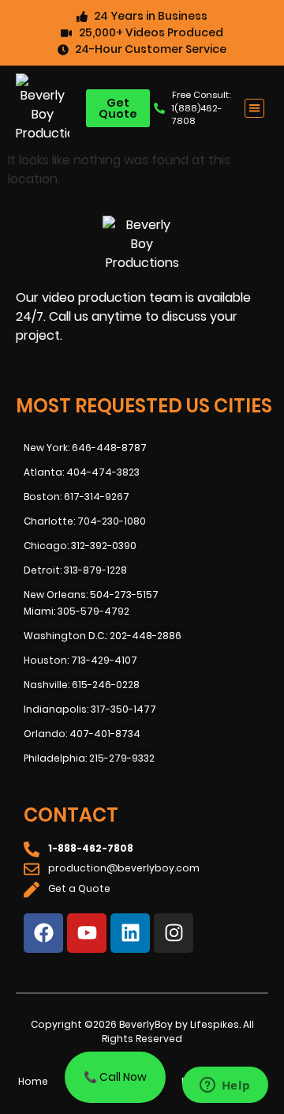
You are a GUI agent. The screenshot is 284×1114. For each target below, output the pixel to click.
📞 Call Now (115, 1077)
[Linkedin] (130, 933)
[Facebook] (43, 933)
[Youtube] (86, 933)
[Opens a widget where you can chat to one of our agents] (224, 1086)
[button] (254, 109)
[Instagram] (173, 933)
